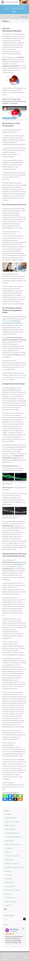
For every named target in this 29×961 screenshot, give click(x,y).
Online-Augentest (10, 829)
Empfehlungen (9, 882)
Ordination (7, 894)
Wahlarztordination (11, 901)
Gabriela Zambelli (15, 929)
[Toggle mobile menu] (26, 17)
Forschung (8, 879)
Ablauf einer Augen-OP (12, 863)
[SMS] (20, 795)
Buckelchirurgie (7, 415)
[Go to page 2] (14, 946)
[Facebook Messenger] (10, 795)
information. (5, 959)
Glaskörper (8, 848)
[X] (15, 799)
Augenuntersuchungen (12, 821)
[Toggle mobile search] (22, 17)
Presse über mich (10, 886)
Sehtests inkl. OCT (20, 377)
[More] (20, 799)
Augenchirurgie (10, 825)
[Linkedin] (10, 799)
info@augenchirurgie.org (17, 8)
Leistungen (7, 814)
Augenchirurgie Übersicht (13, 844)
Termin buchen (10, 898)
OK (26, 956)
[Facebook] (5, 799)
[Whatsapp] (5, 795)
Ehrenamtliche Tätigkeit (12, 890)
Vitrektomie (13, 390)
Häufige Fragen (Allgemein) (13, 837)
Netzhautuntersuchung (9, 621)
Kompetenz (7, 871)
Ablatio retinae (20, 562)
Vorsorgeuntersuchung (12, 833)
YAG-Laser (10, 751)
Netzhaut (8, 852)
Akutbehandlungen (11, 818)
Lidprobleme (9, 860)
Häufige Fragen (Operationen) (14, 867)
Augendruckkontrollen (15, 375)
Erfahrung (8, 875)
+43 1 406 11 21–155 (10, 6)
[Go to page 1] (13, 946)
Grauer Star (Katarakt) (12, 856)
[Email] (15, 795)
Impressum (8, 905)
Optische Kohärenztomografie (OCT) (11, 234)
